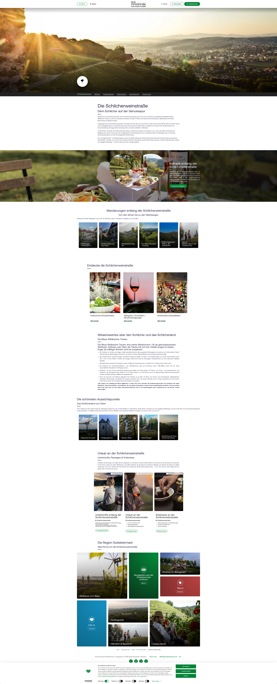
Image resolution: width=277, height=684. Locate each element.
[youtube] (136, 661)
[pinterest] (146, 661)
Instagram (180, 591)
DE (180, 656)
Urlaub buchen (193, 4)
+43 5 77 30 (153, 656)
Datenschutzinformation (108, 676)
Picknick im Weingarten (174, 572)
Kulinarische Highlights (178, 186)
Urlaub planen (158, 644)
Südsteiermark (125, 649)
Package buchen (131, 531)
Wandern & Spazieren (121, 644)
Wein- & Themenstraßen (139, 649)
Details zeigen (155, 681)
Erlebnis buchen (161, 531)
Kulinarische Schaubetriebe (102, 315)
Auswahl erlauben (185, 671)
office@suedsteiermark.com (168, 656)
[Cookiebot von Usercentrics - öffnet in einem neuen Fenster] (88, 681)
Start (117, 649)
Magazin (143, 583)
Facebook (92, 628)
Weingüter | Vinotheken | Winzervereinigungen (134, 316)
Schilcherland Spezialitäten (168, 315)
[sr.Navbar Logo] (138, 4)
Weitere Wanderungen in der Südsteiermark (188, 243)
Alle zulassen (186, 666)
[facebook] (131, 661)
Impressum (144, 676)
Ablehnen (186, 675)
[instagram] (141, 661)
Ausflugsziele (117, 620)
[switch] (121, 681)
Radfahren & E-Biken (89, 596)
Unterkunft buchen (102, 530)
